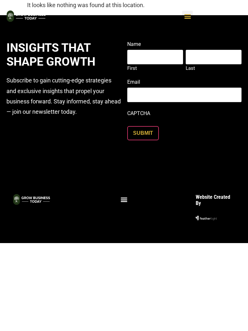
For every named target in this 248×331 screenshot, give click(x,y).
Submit (143, 133)
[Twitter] (136, 214)
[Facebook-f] (99, 214)
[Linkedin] (124, 214)
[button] (187, 16)
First (132, 68)
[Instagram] (111, 214)
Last (190, 68)
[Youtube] (148, 214)
